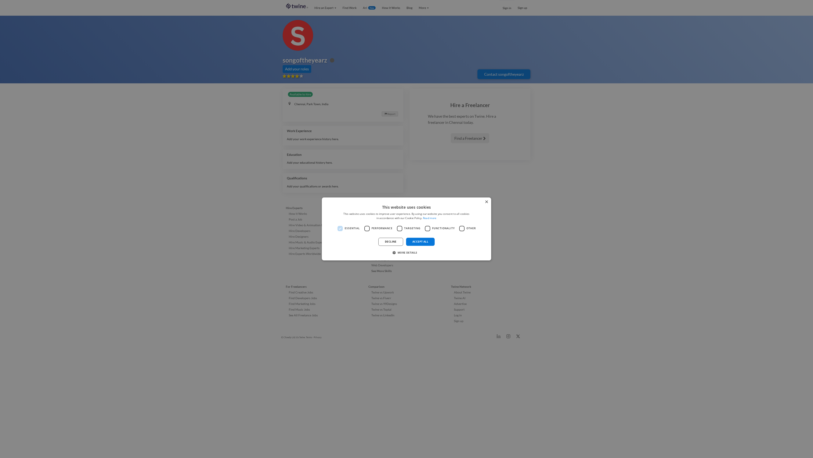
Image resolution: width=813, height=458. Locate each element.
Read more (430, 218)
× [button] (486, 202)
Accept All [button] (420, 241)
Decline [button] (391, 241)
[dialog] (406, 228)
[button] (406, 252)
